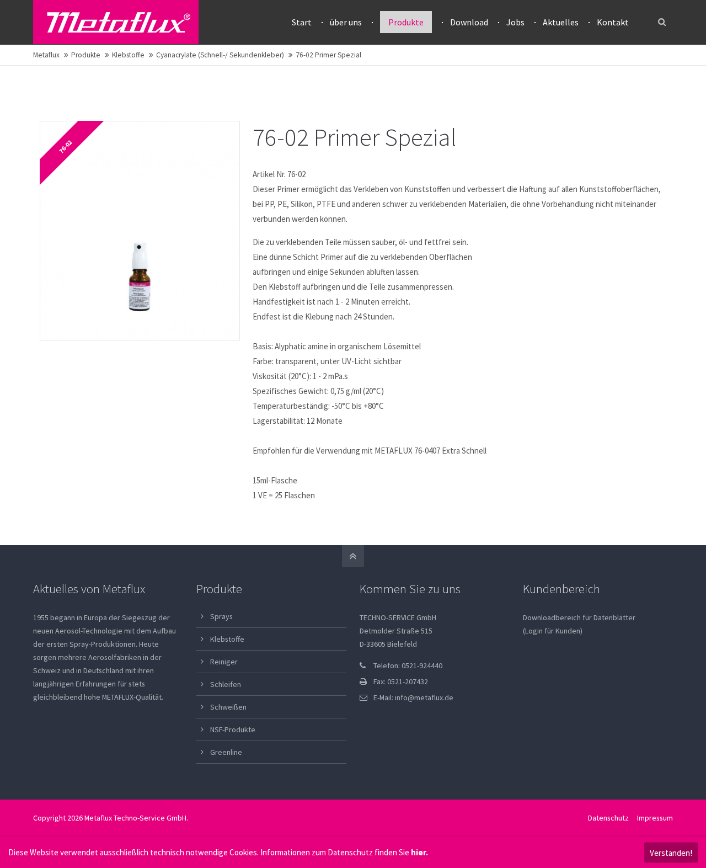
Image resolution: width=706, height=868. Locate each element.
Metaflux (46, 55)
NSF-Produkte (232, 729)
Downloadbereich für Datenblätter (579, 617)
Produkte (85, 55)
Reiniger (224, 662)
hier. (419, 852)
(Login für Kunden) (552, 631)
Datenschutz (608, 818)
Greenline (226, 752)
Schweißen (228, 707)
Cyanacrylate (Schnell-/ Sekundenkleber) (220, 55)
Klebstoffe (128, 55)
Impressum (655, 818)
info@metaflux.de (424, 697)
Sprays (221, 616)
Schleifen (225, 684)
